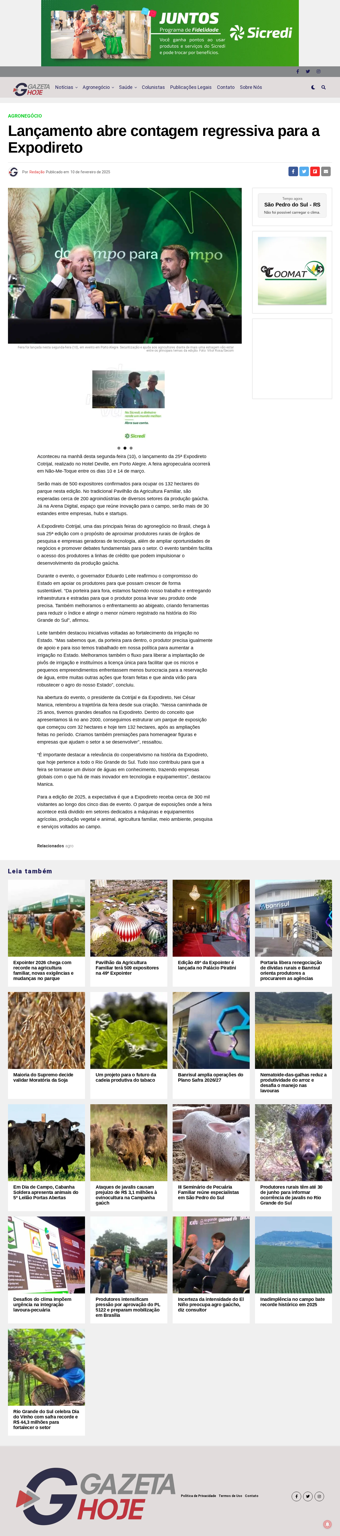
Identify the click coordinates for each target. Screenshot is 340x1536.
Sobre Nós (251, 87)
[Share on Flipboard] (315, 171)
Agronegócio (96, 87)
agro (69, 846)
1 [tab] (118, 448)
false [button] (265, 270)
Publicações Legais (191, 87)
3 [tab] (131, 448)
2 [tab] (125, 448)
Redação (37, 172)
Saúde (126, 87)
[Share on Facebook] (293, 171)
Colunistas (153, 87)
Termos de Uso (230, 1496)
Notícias (64, 87)
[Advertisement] (292, 357)
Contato (226, 87)
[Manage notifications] (327, 1524)
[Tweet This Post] (304, 171)
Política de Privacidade (198, 1496)
